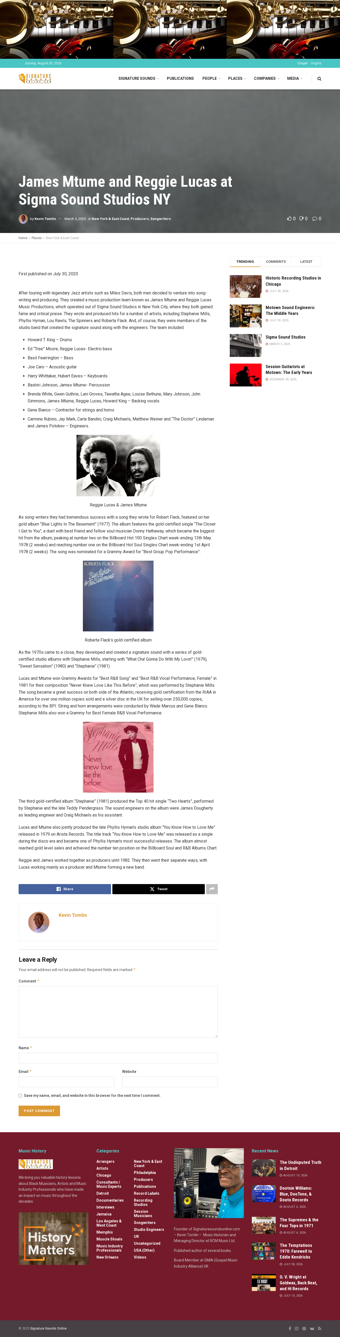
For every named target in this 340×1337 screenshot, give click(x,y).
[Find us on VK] (312, 1329)
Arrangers (105, 1161)
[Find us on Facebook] (290, 1329)
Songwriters (160, 219)
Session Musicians (143, 1213)
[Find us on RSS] (319, 1329)
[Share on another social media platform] (212, 889)
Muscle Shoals (109, 1239)
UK (136, 1236)
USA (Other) (144, 1250)
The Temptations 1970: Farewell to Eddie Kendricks (296, 1251)
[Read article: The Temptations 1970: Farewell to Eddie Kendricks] (264, 1250)
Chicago (103, 1175)
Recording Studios (143, 1202)
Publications (180, 78)
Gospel (303, 63)
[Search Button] (319, 78)
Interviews (105, 1207)
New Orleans (107, 1257)
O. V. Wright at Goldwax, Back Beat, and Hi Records (298, 1282)
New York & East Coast (110, 219)
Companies (265, 78)
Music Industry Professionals (109, 1248)
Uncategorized (147, 1243)
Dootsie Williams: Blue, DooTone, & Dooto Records (296, 1193)
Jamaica (104, 1214)
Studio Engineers (149, 1229)
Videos (140, 1257)
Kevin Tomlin (45, 219)
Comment (29, 981)
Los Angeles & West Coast (109, 1223)
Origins (316, 63)
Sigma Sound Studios (285, 337)
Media (293, 78)
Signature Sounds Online (48, 1328)
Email (25, 1071)
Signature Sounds (136, 78)
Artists (102, 1168)
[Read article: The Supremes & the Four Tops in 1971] (264, 1225)
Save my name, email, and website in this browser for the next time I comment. (92, 1095)
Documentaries (110, 1200)
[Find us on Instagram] (297, 1329)
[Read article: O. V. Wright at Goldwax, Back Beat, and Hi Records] (264, 1282)
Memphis (104, 1232)
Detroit (102, 1193)
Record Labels (146, 1193)
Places (235, 78)
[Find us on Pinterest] (304, 1329)
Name (25, 1047)
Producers (140, 219)
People (209, 78)
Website (129, 1071)
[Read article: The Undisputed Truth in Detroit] (264, 1167)
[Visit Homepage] (36, 79)
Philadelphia (145, 1173)
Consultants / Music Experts (108, 1184)
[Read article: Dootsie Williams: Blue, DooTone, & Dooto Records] (264, 1193)
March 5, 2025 (75, 219)
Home (23, 238)
